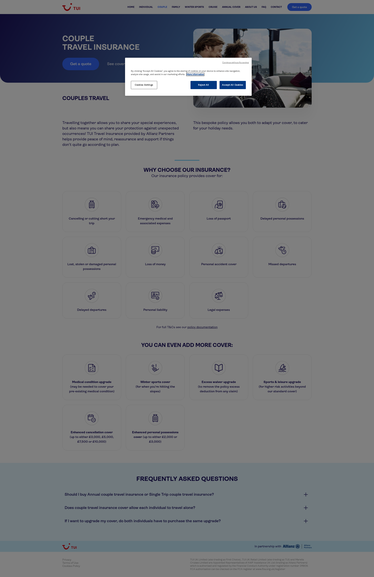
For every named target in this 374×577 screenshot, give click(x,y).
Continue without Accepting (235, 62)
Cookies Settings (144, 85)
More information (195, 74)
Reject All (203, 85)
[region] (188, 77)
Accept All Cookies (232, 85)
